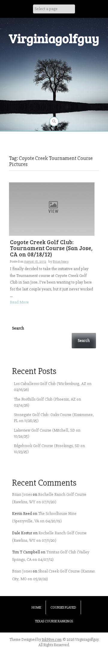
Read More (19, 302)
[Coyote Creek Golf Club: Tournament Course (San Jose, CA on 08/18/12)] (51, 208)
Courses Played (63, 607)
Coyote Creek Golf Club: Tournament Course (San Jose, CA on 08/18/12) (51, 248)
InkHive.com (52, 639)
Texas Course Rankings (54, 621)
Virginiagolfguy (54, 38)
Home (36, 607)
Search (18, 328)
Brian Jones (60, 261)
